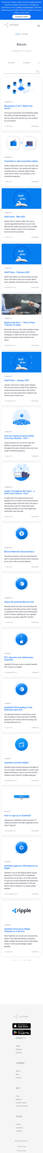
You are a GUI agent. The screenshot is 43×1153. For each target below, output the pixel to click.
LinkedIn (19, 1131)
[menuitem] (10, 62)
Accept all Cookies (21, 17)
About (18, 1071)
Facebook (19, 1128)
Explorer (19, 1053)
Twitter (18, 1124)
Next (29, 960)
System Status (21, 1103)
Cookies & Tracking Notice (25, 7)
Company (26, 63)
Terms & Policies (22, 1106)
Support (19, 1099)
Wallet (18, 1046)
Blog (17, 1074)
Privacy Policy (21, 1151)
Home (17, 34)
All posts (11, 63)
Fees (18, 1096)
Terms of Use (21, 1146)
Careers (19, 1078)
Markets (19, 1049)
